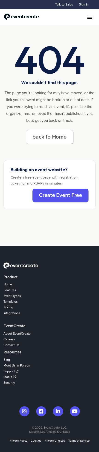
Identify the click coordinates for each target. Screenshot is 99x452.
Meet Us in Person (16, 365)
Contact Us (11, 345)
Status (8, 377)
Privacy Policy (18, 441)
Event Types (12, 296)
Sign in (84, 4)
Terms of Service (79, 441)
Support (9, 371)
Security (9, 383)
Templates (10, 302)
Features (9, 290)
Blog (6, 360)
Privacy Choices (55, 441)
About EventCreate (17, 333)
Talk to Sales (64, 4)
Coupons (10, 319)
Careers (9, 339)
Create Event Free (60, 195)
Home (7, 284)
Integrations (11, 313)
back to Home (49, 137)
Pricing (8, 307)
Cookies (36, 441)
